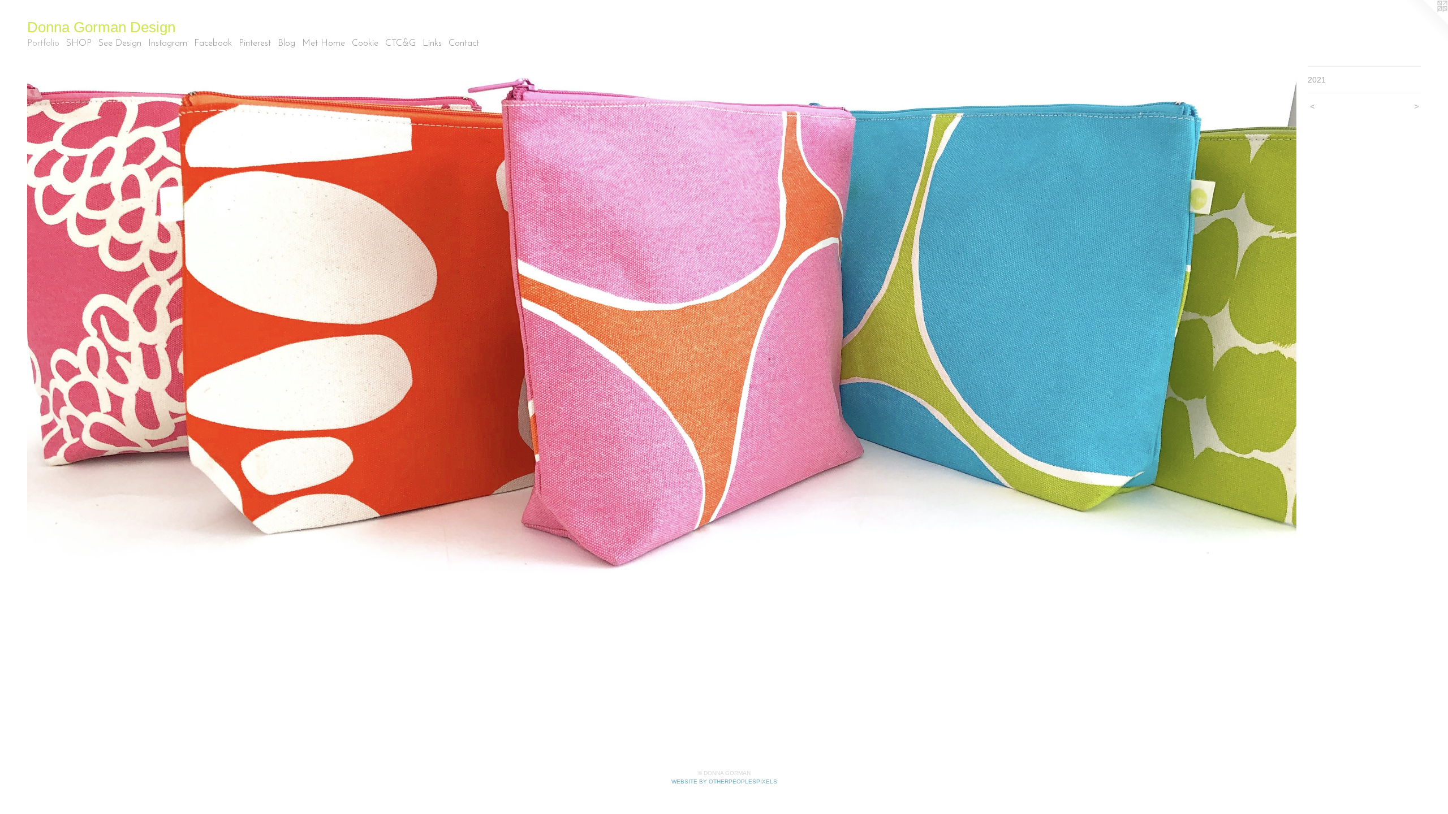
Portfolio (43, 43)
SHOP (79, 43)
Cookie (365, 43)
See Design (119, 43)
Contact (464, 43)
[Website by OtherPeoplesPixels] (1425, 22)
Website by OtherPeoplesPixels (724, 781)
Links (432, 43)
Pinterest (255, 43)
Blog (286, 43)
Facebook (213, 43)
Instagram (167, 43)
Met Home (323, 43)
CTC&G (400, 43)
